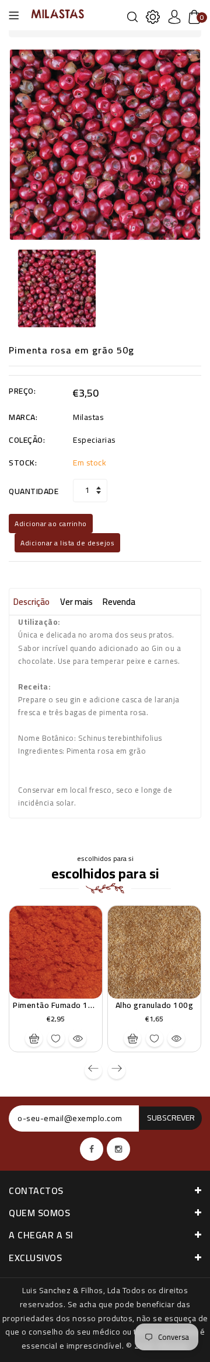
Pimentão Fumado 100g (58, 1005)
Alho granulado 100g (155, 1005)
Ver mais (76, 601)
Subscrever (171, 1117)
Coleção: (27, 440)
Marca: (23, 418)
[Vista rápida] (77, 1038)
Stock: (23, 463)
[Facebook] (91, 1149)
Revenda (119, 601)
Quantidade (33, 492)
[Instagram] (118, 1149)
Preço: (22, 391)
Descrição (31, 601)
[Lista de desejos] (56, 1038)
